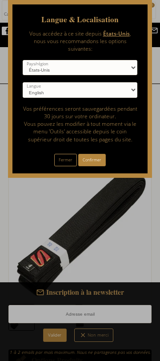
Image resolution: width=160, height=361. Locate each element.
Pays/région (37, 64)
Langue (34, 86)
